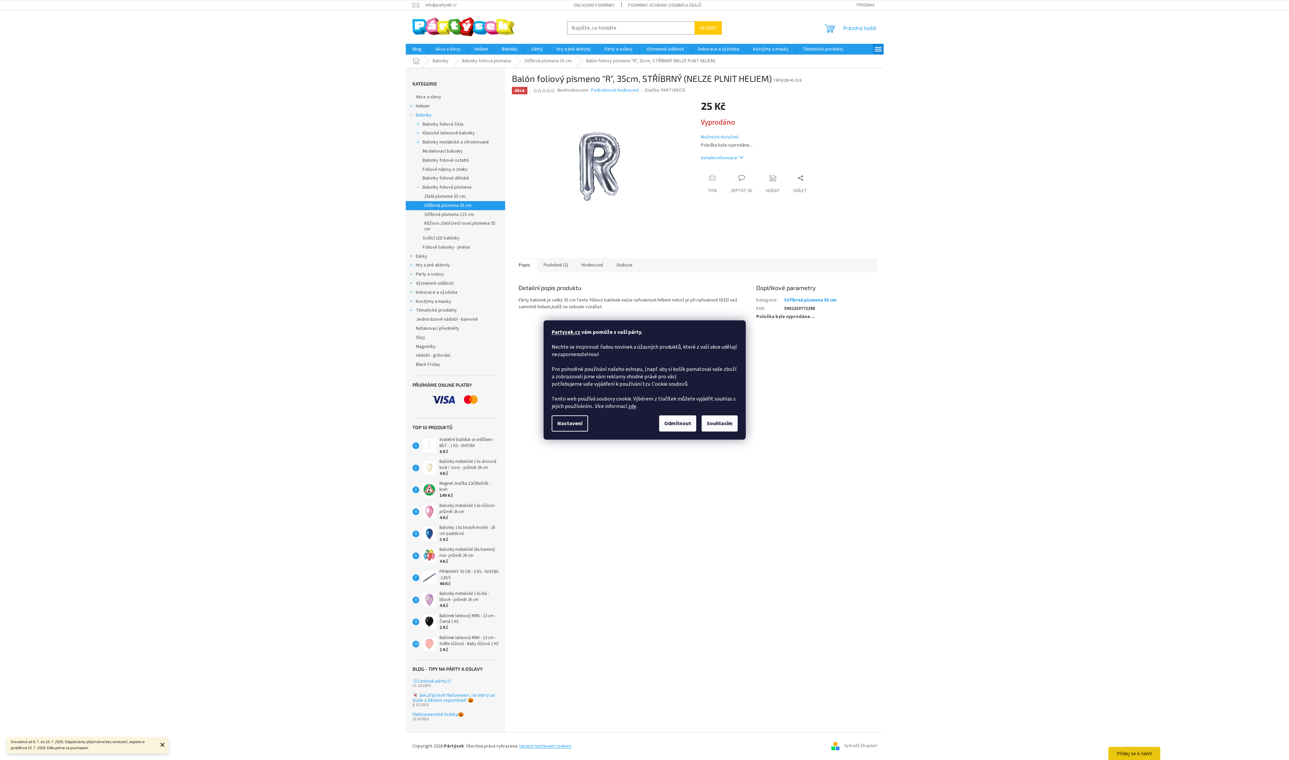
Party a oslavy (430, 274)
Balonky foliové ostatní (446, 160)
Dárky (421, 256)
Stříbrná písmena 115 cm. (449, 214)
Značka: (664, 90)
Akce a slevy (428, 97)
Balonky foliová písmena (447, 187)
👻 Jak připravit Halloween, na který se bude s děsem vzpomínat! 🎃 (453, 697)
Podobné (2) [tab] (556, 265)
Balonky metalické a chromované (456, 142)
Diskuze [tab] (625, 265)
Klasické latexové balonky (449, 133)
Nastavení (569, 423)
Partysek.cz (566, 332)
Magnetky (426, 346)
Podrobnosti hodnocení (615, 90)
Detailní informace (719, 158)
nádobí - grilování (433, 355)
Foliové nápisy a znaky (445, 169)
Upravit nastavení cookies (545, 746)
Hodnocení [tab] (592, 265)
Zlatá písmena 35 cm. (445, 196)
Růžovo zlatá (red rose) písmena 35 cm (459, 226)
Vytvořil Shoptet (860, 746)
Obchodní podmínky (594, 5)
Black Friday (428, 364)
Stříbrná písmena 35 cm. (448, 205)
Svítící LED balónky (441, 238)
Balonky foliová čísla (443, 124)
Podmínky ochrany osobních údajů (665, 5)
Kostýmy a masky (433, 301)
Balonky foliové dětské (446, 178)
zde (632, 406)
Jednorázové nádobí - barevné (447, 319)
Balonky (424, 115)
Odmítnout (677, 423)
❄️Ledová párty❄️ (432, 680)
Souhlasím (720, 423)
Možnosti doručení (719, 137)
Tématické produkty (436, 310)
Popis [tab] (524, 265)
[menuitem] (417, 49)
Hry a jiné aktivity (433, 265)
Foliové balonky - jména (446, 247)
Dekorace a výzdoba (436, 292)
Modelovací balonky (443, 151)
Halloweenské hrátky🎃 (438, 714)
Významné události (435, 283)
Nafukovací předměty (437, 328)
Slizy (420, 337)
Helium (422, 106)
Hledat (708, 28)
